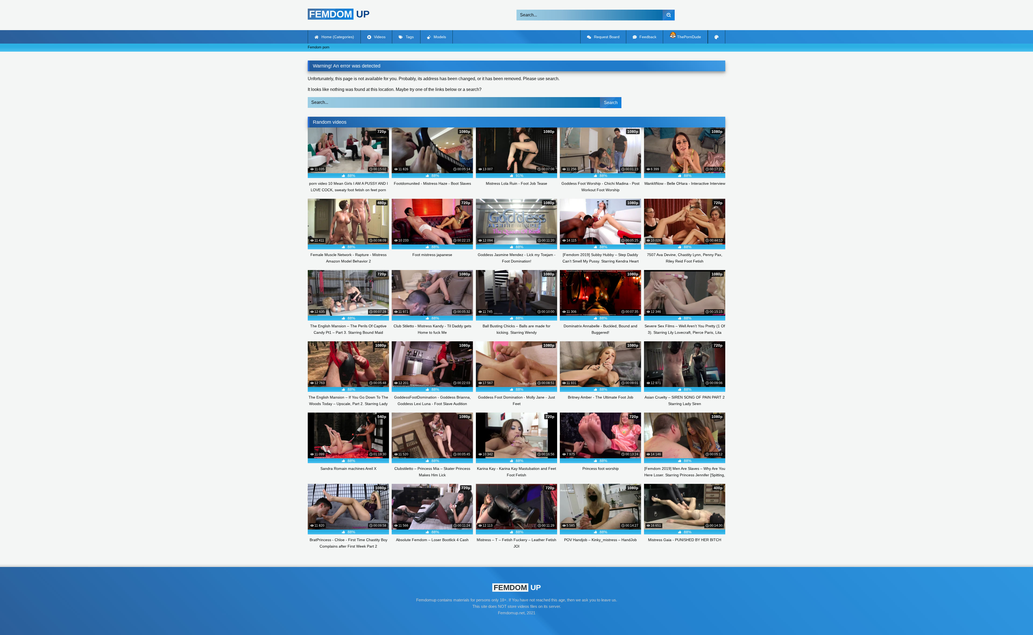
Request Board (606, 37)
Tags (409, 37)
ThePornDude (688, 37)
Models (439, 37)
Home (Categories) (337, 37)
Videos (379, 37)
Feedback (647, 37)
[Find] (669, 15)
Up (339, 14)
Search (611, 102)
